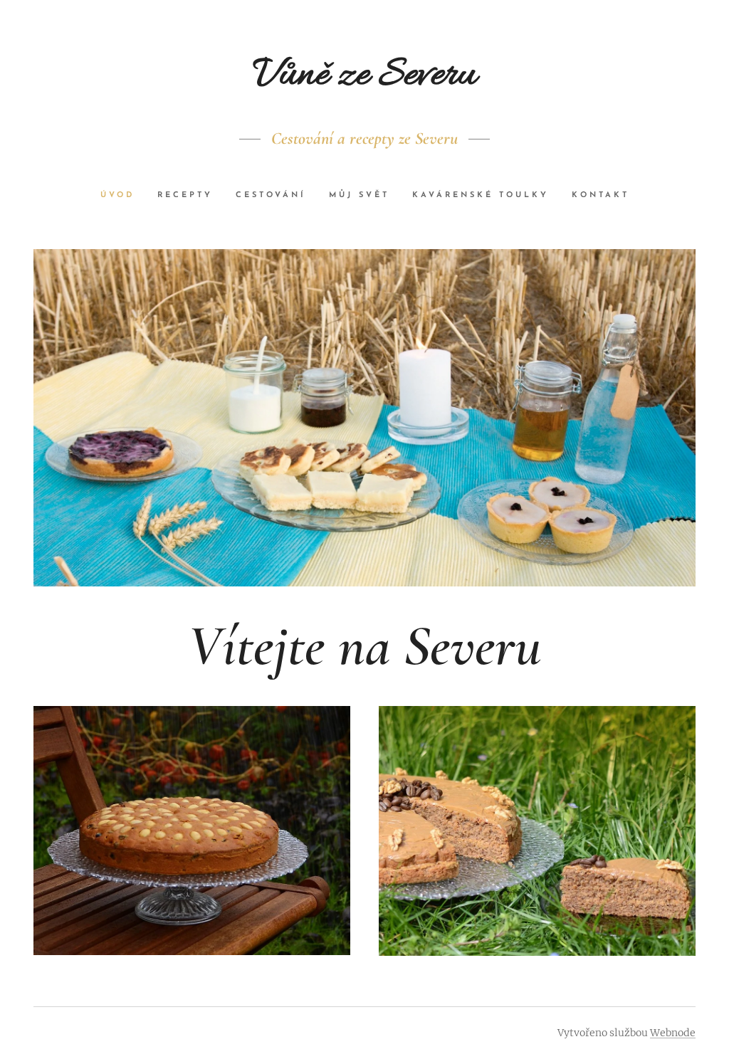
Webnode (673, 1032)
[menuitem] (123, 196)
